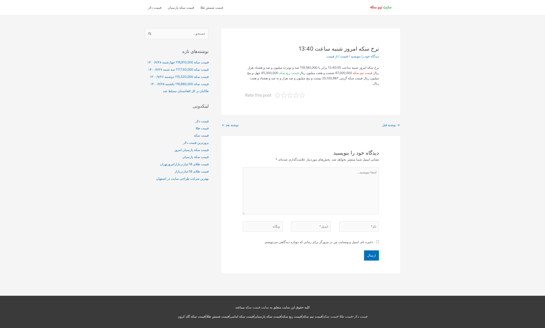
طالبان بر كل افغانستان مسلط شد (186, 91)
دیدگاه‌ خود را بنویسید (365, 56)
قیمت (344, 56)
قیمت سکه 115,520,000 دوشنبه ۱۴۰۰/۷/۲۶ (179, 77)
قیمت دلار (154, 8)
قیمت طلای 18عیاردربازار (192, 171)
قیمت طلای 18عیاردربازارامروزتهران (184, 164)
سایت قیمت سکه (257, 307)
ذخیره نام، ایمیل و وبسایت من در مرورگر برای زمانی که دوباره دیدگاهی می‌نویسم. (318, 242)
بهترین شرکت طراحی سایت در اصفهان (182, 179)
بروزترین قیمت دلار (196, 143)
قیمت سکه (201, 135)
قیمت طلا (202, 128)
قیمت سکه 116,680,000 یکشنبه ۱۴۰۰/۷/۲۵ (179, 84)
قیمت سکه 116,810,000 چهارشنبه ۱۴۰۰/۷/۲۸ (178, 62)
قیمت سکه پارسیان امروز (191, 150)
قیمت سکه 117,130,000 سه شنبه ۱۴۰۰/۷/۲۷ (178, 69)
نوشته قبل (391, 125)
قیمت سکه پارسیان (181, 8)
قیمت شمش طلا (211, 8)
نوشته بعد (230, 125)
